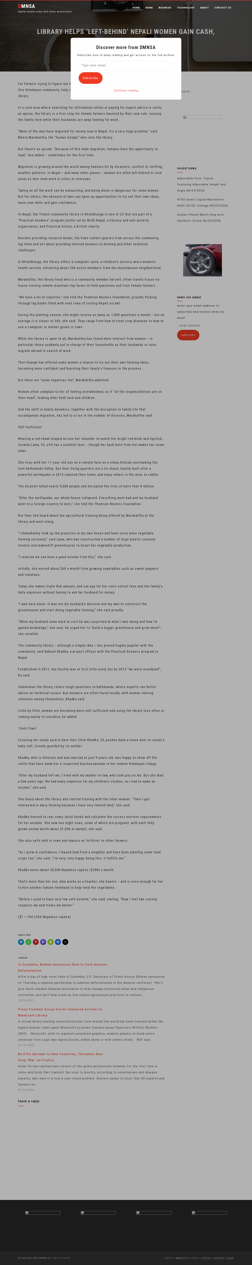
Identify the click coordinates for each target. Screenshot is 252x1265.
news (149, 7)
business (164, 7)
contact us (222, 7)
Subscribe (90, 78)
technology (186, 7)
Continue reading (126, 90)
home (136, 7)
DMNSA (26, 6)
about (204, 7)
